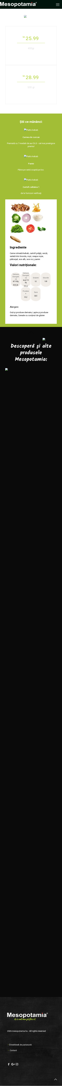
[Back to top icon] (55, 1079)
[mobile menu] (57, 4)
